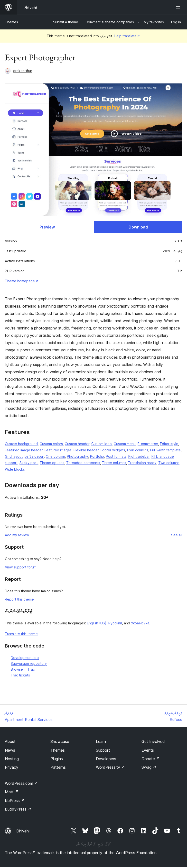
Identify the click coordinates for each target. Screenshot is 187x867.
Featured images (58, 450)
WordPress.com (21, 783)
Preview (47, 227)
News (10, 750)
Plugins (56, 758)
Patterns (58, 767)
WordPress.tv (110, 767)
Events (147, 750)
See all (176, 535)
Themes (11, 22)
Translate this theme (21, 634)
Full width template (165, 450)
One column (55, 456)
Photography (77, 456)
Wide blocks (15, 469)
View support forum (21, 567)
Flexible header (86, 450)
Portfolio (97, 456)
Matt (12, 791)
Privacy (11, 767)
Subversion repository (29, 663)
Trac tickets (20, 675)
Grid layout (14, 456)
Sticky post (28, 463)
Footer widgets (113, 450)
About (10, 741)
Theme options (52, 463)
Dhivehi (22, 831)
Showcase (59, 741)
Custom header (77, 444)
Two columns (168, 463)
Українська (140, 623)
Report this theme (19, 599)
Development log (25, 658)
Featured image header (24, 450)
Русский (115, 623)
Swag (148, 767)
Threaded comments (83, 463)
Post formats (116, 456)
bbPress (15, 800)
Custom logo (101, 444)
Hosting (12, 758)
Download (138, 227)
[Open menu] (179, 7)
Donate (150, 758)
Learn (101, 741)
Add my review (17, 535)
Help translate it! (127, 36)
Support (103, 750)
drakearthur (22, 71)
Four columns (137, 450)
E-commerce (148, 444)
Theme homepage (20, 281)
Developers (106, 758)
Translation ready (142, 463)
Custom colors (51, 444)
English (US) (96, 623)
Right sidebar (139, 456)
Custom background (21, 444)
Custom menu (125, 444)
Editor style (169, 444)
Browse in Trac (23, 669)
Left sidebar (34, 456)
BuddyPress (18, 809)
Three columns (114, 463)
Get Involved (153, 741)
